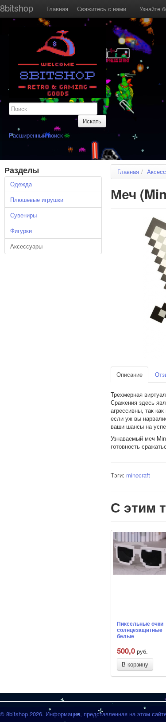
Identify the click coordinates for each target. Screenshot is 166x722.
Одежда (21, 184)
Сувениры (23, 215)
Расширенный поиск (36, 135)
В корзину (135, 664)
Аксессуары (26, 246)
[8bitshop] (57, 61)
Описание (129, 374)
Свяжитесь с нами (101, 8)
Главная (57, 8)
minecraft (138, 475)
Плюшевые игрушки (36, 199)
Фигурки (21, 230)
